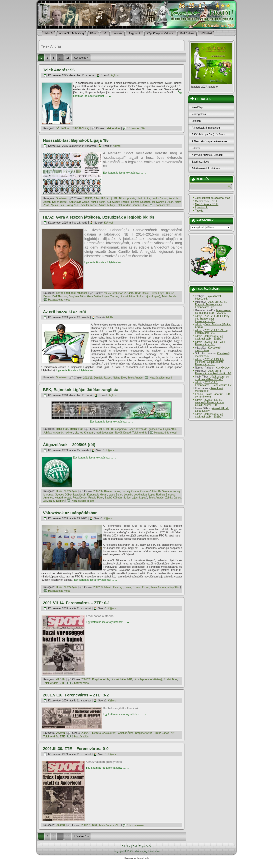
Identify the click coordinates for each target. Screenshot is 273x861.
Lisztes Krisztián (140, 201)
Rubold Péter (95, 497)
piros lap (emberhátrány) (148, 679)
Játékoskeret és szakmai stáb (212, 197)
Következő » (81, 57)
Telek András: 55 (59, 70)
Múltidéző (206, 33)
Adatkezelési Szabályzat (206, 168)
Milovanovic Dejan (162, 201)
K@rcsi (115, 75)
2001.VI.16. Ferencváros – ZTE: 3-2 (76, 695)
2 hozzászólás (80, 682)
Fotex (128, 587)
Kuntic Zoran (98, 201)
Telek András (112, 128)
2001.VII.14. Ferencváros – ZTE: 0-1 (76, 603)
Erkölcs (126, 846)
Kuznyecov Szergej (118, 201)
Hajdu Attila (143, 198)
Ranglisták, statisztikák (69, 429)
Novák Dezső (123, 432)
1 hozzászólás (80, 736)
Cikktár (196, 148)
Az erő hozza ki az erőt (64, 312)
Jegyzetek (134, 33)
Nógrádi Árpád (63, 497)
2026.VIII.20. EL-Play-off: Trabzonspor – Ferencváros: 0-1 (211, 304)
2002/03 (98, 587)
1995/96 (87, 198)
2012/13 (87, 377)
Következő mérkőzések (207, 349)
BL (116, 198)
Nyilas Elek (57, 205)
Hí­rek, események (66, 491)
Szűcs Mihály (107, 205)
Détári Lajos (157, 293)
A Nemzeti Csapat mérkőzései (209, 141)
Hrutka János (159, 198)
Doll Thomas (59, 296)
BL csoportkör (127, 198)
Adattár (48, 33)
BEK (102, 429)
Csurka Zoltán (148, 491)
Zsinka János (173, 497)
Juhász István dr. (53, 432)
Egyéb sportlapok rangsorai (72, 293)
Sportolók (61, 198)
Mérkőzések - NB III (206, 204)
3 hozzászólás (162, 205)
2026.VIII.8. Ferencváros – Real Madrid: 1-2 (213, 372)
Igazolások (201, 207)
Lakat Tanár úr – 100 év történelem (212, 395)
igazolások (79, 494)
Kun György (223, 367)
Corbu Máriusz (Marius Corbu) (213, 326)
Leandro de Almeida (135, 494)
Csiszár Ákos (126, 732)
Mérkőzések (187, 33)
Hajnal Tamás (110, 296)
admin (198, 316)
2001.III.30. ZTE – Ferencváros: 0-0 (76, 748)
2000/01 (60, 732)
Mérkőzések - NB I (206, 201)
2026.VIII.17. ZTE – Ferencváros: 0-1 (211, 331)
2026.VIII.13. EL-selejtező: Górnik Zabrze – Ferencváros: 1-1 (210, 362)
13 (67, 57)
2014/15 (129, 293)
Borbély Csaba (130, 491)
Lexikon (196, 120)
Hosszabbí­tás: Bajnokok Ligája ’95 (76, 140)
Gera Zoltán (94, 296)
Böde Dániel (142, 293)
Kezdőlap (197, 107)
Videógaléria (199, 114)
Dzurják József (102, 377)
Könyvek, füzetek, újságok (207, 154)
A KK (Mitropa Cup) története (208, 134)
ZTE (62, 682)
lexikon (69, 432)
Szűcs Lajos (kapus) (148, 296)
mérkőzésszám (105, 432)
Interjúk (118, 33)
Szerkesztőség (200, 161)
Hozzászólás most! (59, 299)
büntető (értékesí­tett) (104, 732)
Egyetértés (145, 846)
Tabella (199, 210)
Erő (135, 846)
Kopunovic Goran (79, 201)
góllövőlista (155, 429)
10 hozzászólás (136, 128)
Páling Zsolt (72, 205)
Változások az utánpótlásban (70, 513)
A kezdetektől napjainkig (206, 127)
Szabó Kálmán (113, 497)
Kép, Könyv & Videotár (160, 33)
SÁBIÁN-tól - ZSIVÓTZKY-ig (72, 128)
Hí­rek (93, 33)
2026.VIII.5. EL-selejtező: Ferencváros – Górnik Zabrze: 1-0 (209, 402)
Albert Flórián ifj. (103, 198)
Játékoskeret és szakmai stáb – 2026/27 (213, 311)
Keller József (59, 201)
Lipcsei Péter (127, 296)
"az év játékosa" (113, 293)
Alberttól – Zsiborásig (71, 33)
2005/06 (98, 491)
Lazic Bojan (115, 494)
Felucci (199, 394)
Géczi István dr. (138, 429)
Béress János (112, 491)
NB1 (129, 679)
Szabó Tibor (170, 679)
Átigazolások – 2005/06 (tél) (69, 444)
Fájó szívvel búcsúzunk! (208, 297)
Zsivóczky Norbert (54, 500)
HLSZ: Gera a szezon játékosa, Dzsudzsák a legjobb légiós (98, 217)
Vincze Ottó (140, 205)
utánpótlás (173, 587)
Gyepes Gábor (63, 494)
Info (105, 33)
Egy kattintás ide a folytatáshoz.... (124, 172)
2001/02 (60, 679)
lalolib (109, 317)
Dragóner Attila (77, 296)
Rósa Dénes (80, 497)
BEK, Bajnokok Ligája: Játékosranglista (80, 390)
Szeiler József (89, 205)
